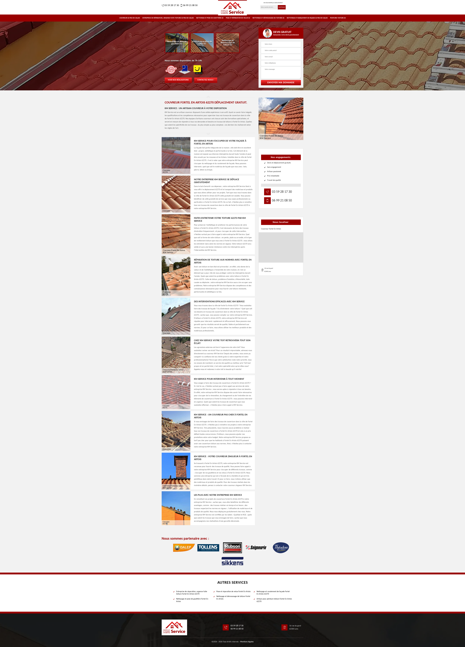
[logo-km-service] (232, 7)
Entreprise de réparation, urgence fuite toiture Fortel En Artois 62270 (191, 593)
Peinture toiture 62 (338, 18)
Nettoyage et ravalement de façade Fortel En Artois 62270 (273, 593)
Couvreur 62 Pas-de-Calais (129, 18)
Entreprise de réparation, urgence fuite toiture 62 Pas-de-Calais (168, 18)
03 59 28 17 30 (171, 5)
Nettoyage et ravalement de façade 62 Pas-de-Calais (307, 18)
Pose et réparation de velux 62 (238, 18)
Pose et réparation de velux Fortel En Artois (233, 592)
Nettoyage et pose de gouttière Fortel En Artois (192, 600)
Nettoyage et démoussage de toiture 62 (268, 18)
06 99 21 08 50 (190, 5)
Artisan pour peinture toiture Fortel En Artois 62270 (274, 600)
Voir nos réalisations (178, 80)
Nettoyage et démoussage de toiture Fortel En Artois (233, 597)
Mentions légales (247, 642)
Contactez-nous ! (205, 80)
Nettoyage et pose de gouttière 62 (209, 18)
